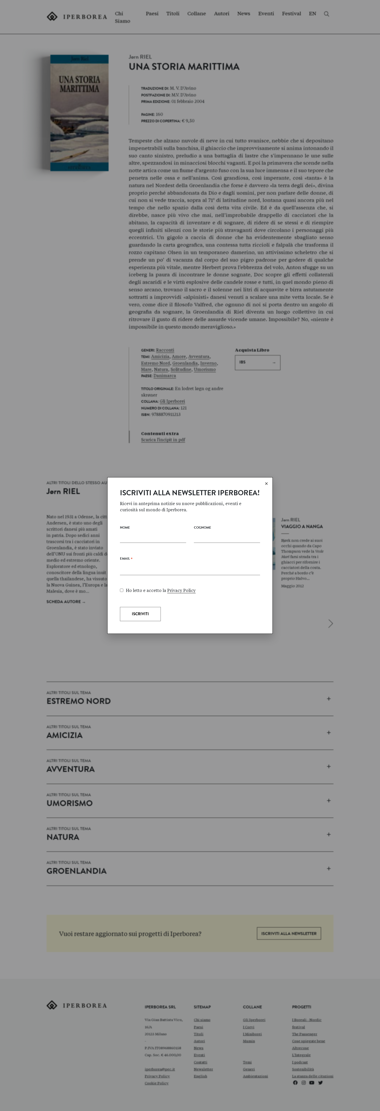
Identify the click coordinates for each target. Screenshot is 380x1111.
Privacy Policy (181, 590)
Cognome (202, 528)
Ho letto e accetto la (161, 590)
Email (126, 559)
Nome (125, 528)
